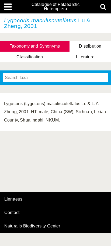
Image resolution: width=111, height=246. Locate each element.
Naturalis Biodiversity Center (32, 226)
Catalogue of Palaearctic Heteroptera (56, 6)
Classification (29, 57)
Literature (85, 57)
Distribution (90, 46)
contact (11, 212)
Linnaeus (13, 199)
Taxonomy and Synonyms (35, 46)
